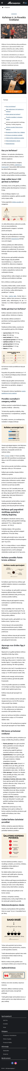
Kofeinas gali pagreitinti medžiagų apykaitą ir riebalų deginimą (15, 123)
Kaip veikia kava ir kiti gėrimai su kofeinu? (15, 110)
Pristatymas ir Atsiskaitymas (9, 1035)
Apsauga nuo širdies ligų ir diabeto (15, 132)
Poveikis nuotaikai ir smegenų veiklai (14, 118)
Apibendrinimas (10, 143)
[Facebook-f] (12, 1063)
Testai (4, 1027)
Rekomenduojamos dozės (13, 141)
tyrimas (7, 455)
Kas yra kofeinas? (11, 106)
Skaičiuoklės (6, 1050)
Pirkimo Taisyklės (7, 1039)
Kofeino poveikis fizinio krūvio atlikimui (14, 128)
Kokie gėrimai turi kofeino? (13, 114)
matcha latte (12, 296)
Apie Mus (5, 1020)
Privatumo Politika (7, 1042)
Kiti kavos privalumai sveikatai (14, 135)
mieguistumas (15, 238)
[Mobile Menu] (2, 3)
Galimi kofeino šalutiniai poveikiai (15, 138)
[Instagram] (15, 1063)
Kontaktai (5, 1023)
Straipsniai (5, 1054)
